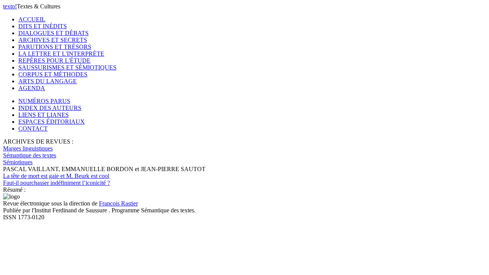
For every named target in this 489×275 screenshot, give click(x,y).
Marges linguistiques (28, 148)
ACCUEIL (31, 19)
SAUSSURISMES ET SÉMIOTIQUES (67, 67)
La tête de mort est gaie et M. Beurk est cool (56, 179)
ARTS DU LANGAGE (47, 81)
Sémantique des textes (29, 155)
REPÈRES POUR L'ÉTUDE (54, 60)
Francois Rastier (118, 203)
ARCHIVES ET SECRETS (52, 40)
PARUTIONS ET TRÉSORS (54, 47)
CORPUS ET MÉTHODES (52, 74)
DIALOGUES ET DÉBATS (53, 33)
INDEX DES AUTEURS (49, 108)
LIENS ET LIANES (43, 115)
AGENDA (31, 88)
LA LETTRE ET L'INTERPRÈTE (61, 53)
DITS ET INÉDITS (42, 26)
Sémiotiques (17, 162)
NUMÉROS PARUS (44, 101)
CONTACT (33, 128)
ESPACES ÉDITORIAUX (51, 121)
